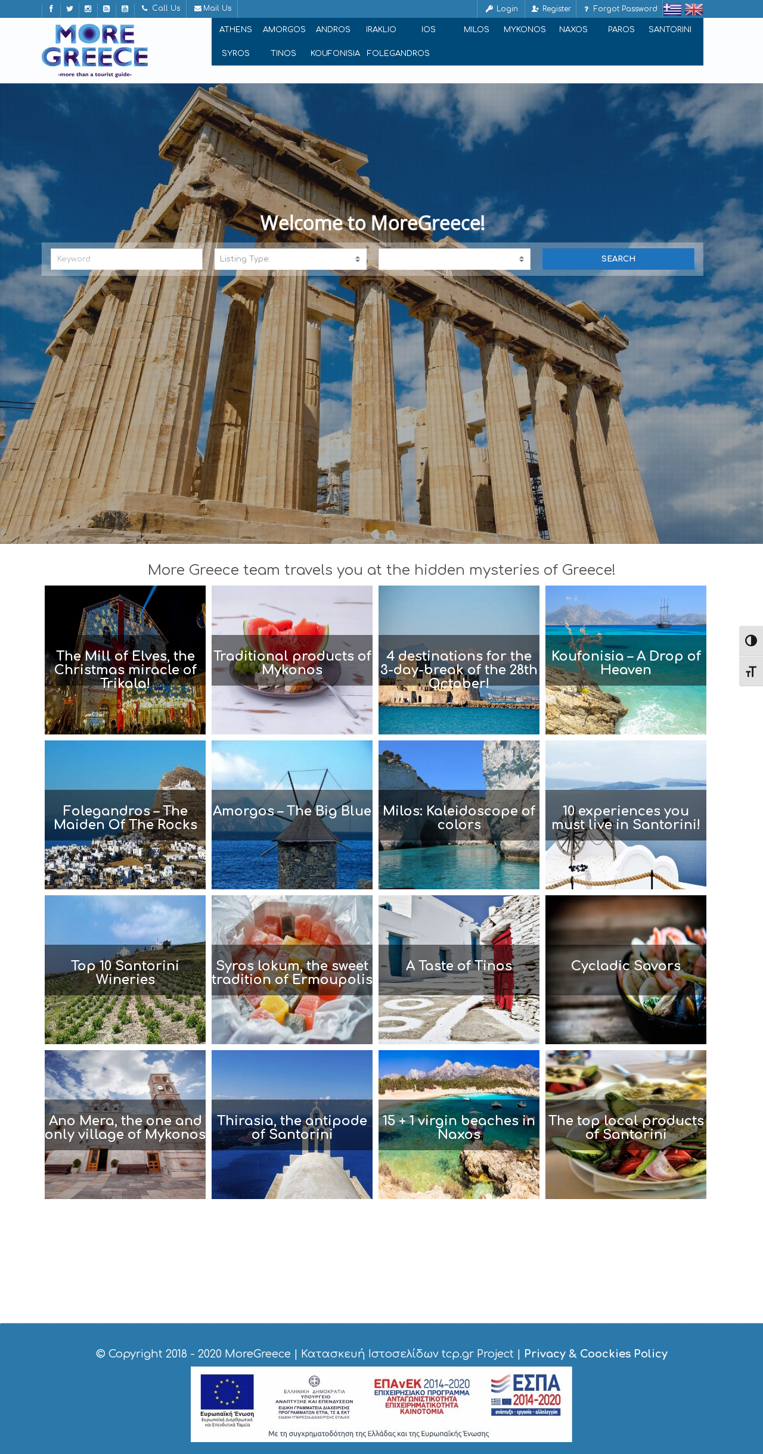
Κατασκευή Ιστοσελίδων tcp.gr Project (407, 1354)
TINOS (283, 53)
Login (506, 9)
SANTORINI (670, 30)
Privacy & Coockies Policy (596, 1354)
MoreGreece (258, 1354)
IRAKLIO (381, 30)
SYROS (236, 53)
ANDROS (333, 30)
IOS (428, 30)
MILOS (476, 30)
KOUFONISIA (335, 53)
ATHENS (235, 30)
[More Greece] (95, 50)
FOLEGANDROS (398, 53)
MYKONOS (525, 30)
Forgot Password (624, 9)
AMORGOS (284, 30)
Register (555, 9)
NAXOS (573, 30)
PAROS (621, 30)
